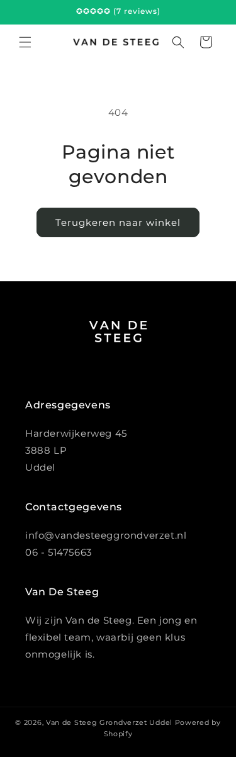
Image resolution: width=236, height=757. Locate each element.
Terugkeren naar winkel (118, 222)
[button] (25, 42)
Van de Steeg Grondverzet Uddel (109, 722)
